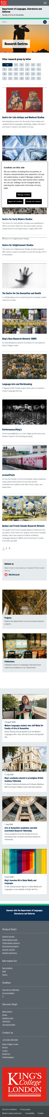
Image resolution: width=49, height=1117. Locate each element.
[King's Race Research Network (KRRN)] (24, 321)
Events (4, 1015)
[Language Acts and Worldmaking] (24, 366)
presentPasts (8, 475)
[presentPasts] (24, 457)
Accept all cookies (33, 201)
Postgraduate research (11, 943)
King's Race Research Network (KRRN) (19, 338)
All (7, 65)
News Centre (7, 1012)
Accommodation (8, 993)
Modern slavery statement (12, 1113)
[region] (24, 185)
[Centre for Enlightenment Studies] (24, 238)
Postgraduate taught (10, 940)
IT (3, 996)
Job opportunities (8, 1025)
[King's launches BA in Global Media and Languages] (24, 861)
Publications (10, 661)
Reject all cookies (15, 201)
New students (7, 968)
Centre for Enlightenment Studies (17, 245)
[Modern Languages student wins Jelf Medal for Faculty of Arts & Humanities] (24, 706)
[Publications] (24, 645)
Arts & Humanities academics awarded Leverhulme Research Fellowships (21, 829)
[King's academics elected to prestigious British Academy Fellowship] (24, 759)
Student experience (9, 953)
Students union (7, 1018)
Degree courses (8, 937)
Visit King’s (6, 1021)
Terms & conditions (9, 1109)
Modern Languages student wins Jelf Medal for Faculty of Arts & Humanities (24, 727)
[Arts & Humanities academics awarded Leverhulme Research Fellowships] (24, 808)
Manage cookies (24, 195)
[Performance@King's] (24, 412)
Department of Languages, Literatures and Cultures (22, 10)
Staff (4, 971)
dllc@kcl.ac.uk (14, 574)
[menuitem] (7, 64)
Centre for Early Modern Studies (17, 219)
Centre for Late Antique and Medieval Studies (23, 117)
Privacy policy (25, 1109)
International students (10, 946)
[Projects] (24, 602)
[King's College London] (24, 1082)
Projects (8, 617)
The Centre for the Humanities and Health (21, 293)
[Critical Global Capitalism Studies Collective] (24, 148)
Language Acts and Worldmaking (17, 384)
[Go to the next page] (9, 548)
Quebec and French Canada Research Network (23, 525)
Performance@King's (12, 429)
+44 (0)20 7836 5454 (10, 1040)
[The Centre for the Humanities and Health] (24, 275)
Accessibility (29, 1113)
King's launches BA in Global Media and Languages (20, 882)
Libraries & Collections (10, 990)
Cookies (41, 1113)
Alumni (4, 975)
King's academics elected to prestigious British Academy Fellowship (24, 779)
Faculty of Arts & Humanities (13, 15)
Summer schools (8, 950)
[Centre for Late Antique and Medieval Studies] (24, 99)
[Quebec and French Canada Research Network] (24, 508)
